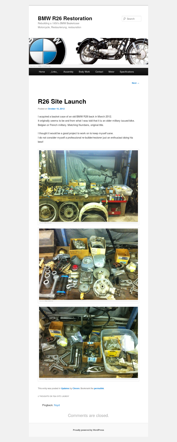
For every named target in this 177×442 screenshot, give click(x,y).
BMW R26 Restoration (65, 18)
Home (42, 71)
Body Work (84, 71)
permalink (99, 388)
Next (135, 82)
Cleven (76, 388)
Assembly (68, 71)
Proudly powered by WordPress (88, 429)
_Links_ (54, 71)
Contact (99, 71)
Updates (65, 388)
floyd (57, 405)
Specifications (127, 71)
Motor (111, 71)
